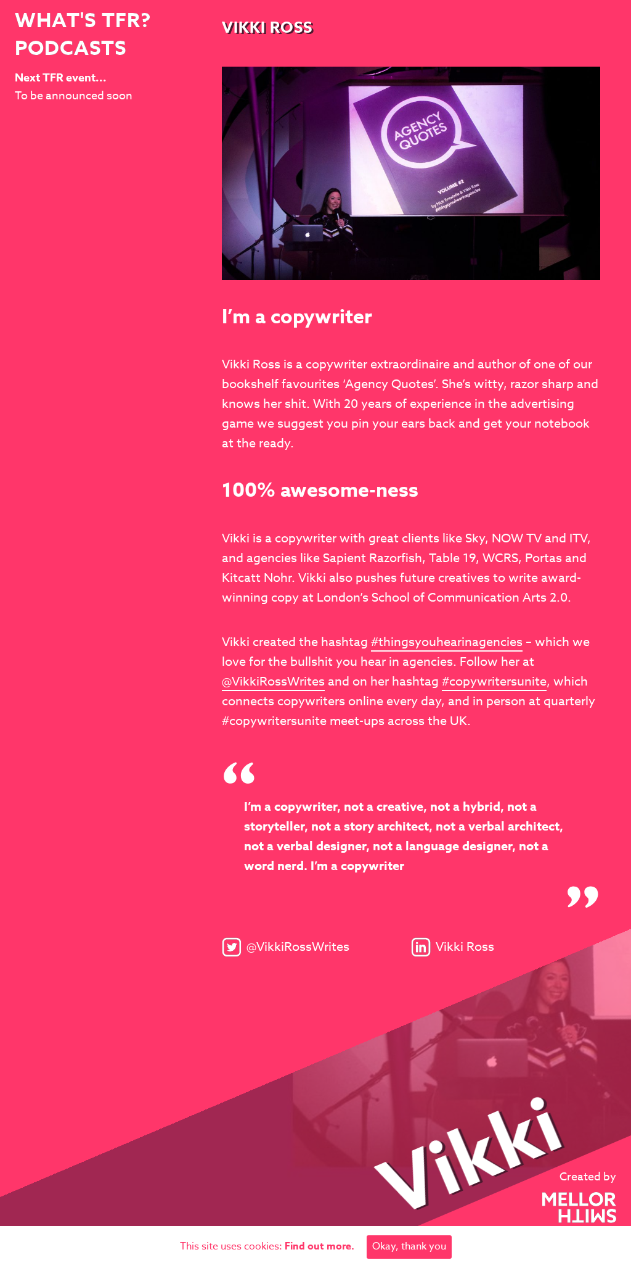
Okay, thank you (409, 1246)
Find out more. (319, 1246)
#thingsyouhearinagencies (447, 642)
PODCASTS (70, 50)
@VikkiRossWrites (273, 681)
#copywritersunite (494, 681)
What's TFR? (83, 22)
